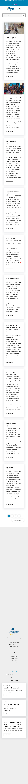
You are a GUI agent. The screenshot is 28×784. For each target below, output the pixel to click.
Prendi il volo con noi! (11, 688)
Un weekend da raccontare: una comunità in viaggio (12, 374)
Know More (9, 76)
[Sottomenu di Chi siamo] (16, 656)
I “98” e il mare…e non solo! (12, 279)
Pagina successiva (18, 520)
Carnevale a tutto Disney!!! (11, 468)
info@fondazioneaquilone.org (15, 674)
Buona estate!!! (11, 238)
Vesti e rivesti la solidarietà (11, 38)
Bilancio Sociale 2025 (11, 704)
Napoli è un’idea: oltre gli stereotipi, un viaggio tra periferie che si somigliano (13, 724)
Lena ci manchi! (11, 141)
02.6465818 (14, 677)
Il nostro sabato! (11, 423)
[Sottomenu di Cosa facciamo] (17, 658)
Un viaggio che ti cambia (14, 98)
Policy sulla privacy (14, 646)
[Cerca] (23, 15)
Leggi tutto (7, 695)
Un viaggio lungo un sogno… (12, 192)
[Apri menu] (19, 9)
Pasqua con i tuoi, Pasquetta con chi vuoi (13, 326)
